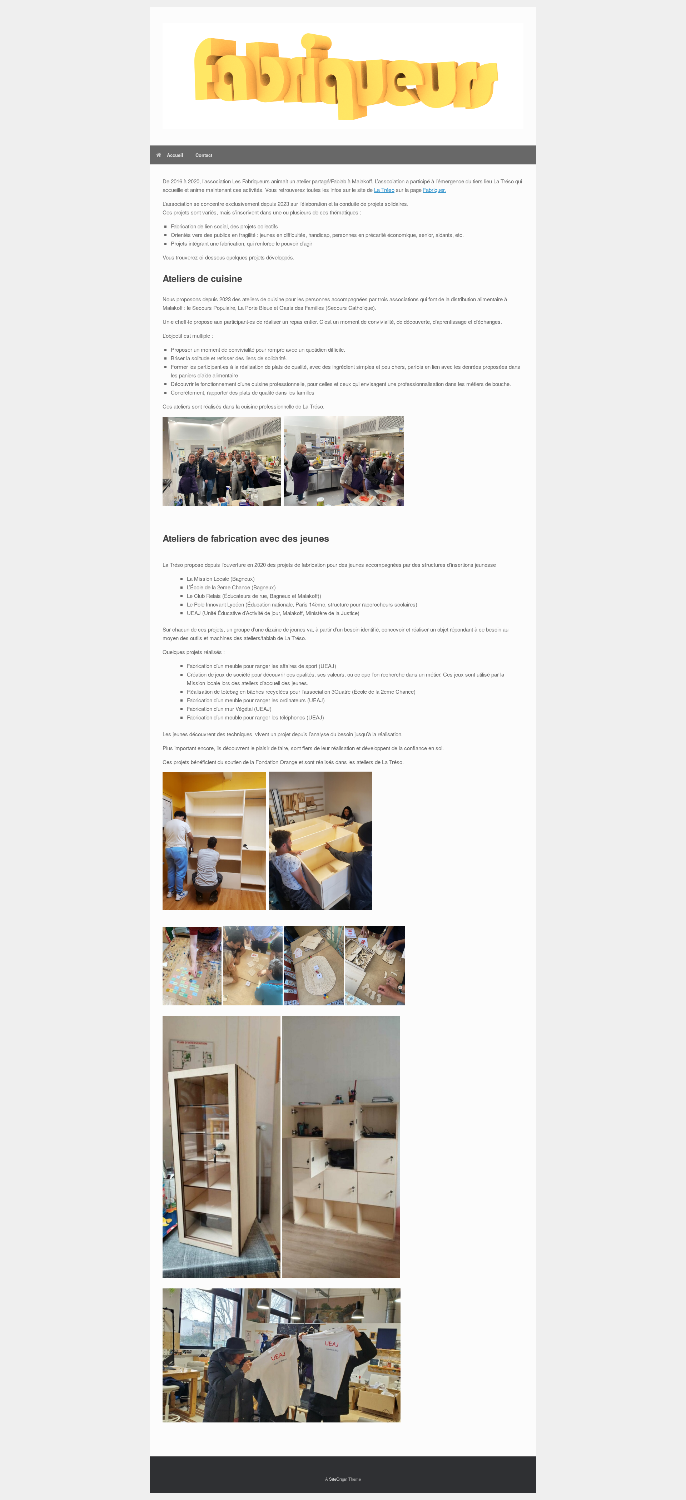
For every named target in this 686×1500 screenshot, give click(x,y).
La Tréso (384, 189)
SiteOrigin (338, 1479)
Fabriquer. (434, 189)
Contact (203, 155)
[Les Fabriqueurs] (343, 76)
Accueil (175, 155)
